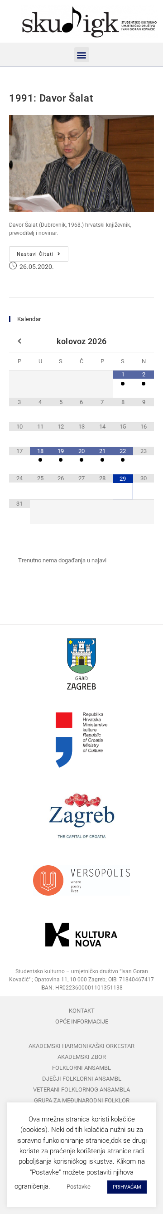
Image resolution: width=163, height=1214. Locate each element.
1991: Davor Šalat (51, 98)
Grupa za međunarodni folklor (81, 1100)
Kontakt (82, 1010)
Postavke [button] (79, 1186)
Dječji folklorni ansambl (81, 1078)
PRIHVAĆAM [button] (127, 1187)
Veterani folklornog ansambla (81, 1089)
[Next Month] (143, 341)
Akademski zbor (82, 1056)
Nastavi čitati (42, 251)
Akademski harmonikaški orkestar (81, 1046)
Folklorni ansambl (81, 1067)
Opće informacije (81, 1021)
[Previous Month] (19, 341)
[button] (81, 54)
